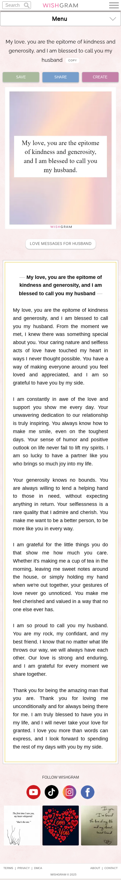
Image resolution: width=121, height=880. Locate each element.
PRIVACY (23, 868)
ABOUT (95, 868)
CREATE (100, 77)
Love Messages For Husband (60, 244)
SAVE (21, 77)
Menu (59, 19)
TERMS (8, 868)
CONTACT (111, 868)
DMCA (38, 868)
